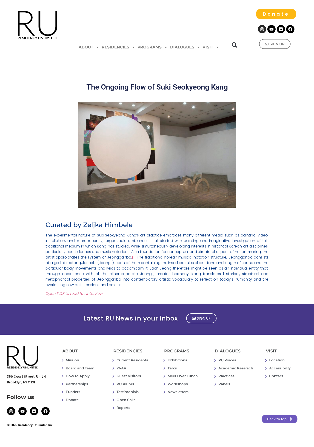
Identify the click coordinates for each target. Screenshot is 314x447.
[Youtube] (271, 29)
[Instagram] (262, 29)
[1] (134, 257)
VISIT (208, 47)
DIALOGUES (182, 47)
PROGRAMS (149, 47)
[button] (234, 44)
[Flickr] (281, 29)
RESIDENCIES (115, 47)
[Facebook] (290, 29)
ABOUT (86, 47)
